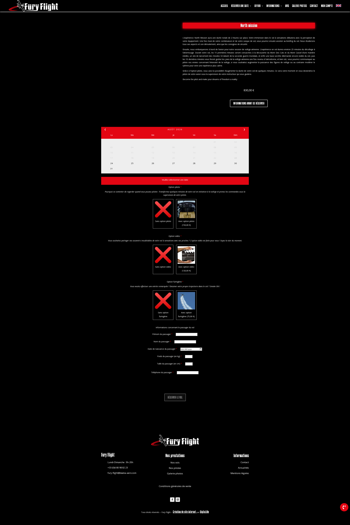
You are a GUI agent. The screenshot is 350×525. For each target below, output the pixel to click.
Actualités (243, 467)
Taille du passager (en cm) (169, 363)
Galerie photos (299, 6)
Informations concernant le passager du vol (175, 327)
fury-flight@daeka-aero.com (122, 472)
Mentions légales (240, 473)
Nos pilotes (175, 468)
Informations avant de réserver (248, 103)
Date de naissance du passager (162, 349)
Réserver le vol (175, 397)
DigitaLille (204, 512)
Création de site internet (184, 512)
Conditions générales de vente (175, 486)
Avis (287, 6)
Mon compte (327, 6)
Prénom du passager (162, 334)
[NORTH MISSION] (344, 510)
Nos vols (175, 462)
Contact (314, 6)
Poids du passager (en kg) (169, 356)
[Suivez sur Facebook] (172, 499)
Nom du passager (162, 341)
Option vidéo (175, 236)
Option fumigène (175, 281)
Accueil (224, 6)
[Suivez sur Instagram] (178, 499)
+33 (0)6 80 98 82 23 (118, 467)
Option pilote (175, 187)
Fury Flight (108, 455)
